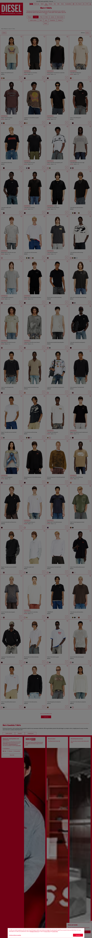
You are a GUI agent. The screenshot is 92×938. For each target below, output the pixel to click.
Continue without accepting (15, 935)
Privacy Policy (47, 931)
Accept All (78, 935)
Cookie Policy (55, 931)
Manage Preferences (34, 931)
